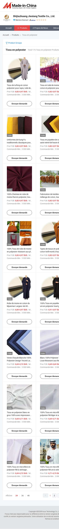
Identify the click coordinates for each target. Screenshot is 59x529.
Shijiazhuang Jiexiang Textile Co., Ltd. (34, 16)
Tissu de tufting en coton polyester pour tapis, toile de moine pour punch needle (19, 88)
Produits (23, 28)
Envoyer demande (19, 104)
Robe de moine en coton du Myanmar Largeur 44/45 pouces (18, 306)
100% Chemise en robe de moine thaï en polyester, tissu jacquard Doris (19, 197)
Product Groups (15, 43)
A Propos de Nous (40, 28)
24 (17, 495)
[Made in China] (20, 5)
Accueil (8, 28)
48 (28, 495)
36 (22, 495)
